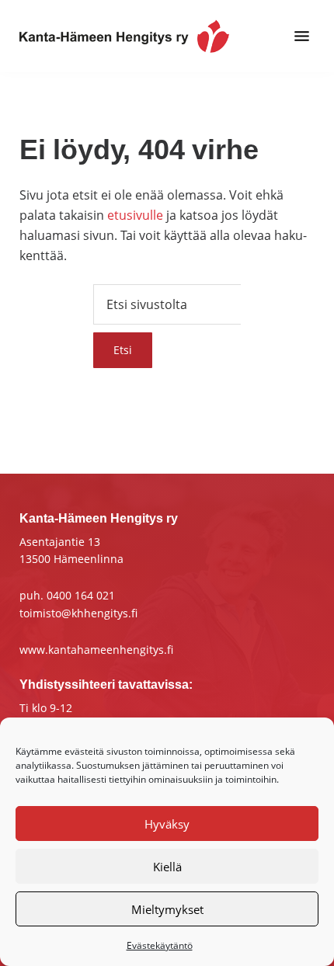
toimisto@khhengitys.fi (78, 613)
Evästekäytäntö (160, 945)
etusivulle (135, 215)
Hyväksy (167, 824)
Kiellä (167, 866)
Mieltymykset (167, 909)
